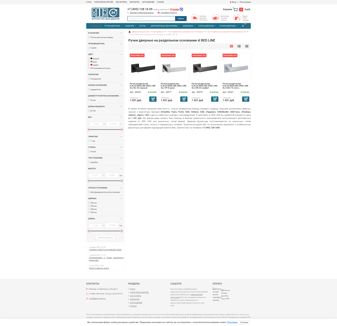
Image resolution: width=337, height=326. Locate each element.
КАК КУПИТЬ (121, 2)
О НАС (89, 2)
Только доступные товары (102, 37)
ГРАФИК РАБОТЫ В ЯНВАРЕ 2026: (105, 250)
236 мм (94, 209)
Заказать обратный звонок (142, 13)
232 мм (94, 203)
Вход (234, 2)
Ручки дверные (112, 26)
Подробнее (232, 322)
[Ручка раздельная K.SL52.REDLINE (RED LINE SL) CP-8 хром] (174, 68)
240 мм (94, 212)
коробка (94, 162)
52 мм (93, 100)
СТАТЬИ (160, 2)
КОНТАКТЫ (134, 2)
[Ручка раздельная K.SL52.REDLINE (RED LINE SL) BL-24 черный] (143, 68)
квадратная (96, 89)
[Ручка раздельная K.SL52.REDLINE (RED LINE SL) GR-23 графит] (205, 68)
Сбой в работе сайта (99, 268)
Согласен (244, 322)
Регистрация (245, 2)
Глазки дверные (227, 26)
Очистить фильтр (105, 237)
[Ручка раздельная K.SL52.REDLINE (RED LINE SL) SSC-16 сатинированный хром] (236, 68)
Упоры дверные (206, 26)
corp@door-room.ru (169, 13)
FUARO (93, 48)
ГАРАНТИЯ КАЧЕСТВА (103, 2)
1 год (93, 141)
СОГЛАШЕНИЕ (148, 2)
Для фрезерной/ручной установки (105, 192)
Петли (142, 26)
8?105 (93, 111)
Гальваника (96, 79)
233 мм (94, 206)
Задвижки (188, 26)
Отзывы (174, 9)
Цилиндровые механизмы (164, 26)
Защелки (129, 26)
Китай (93, 151)
